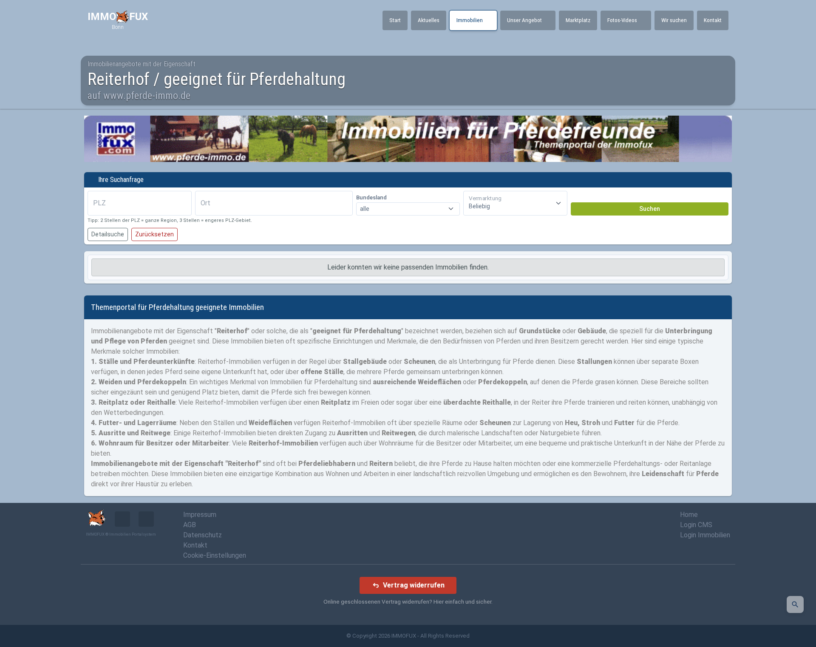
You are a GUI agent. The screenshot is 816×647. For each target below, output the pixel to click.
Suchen (649, 208)
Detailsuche (107, 234)
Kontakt (195, 545)
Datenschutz (202, 535)
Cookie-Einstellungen (214, 555)
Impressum (199, 515)
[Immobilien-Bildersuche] (795, 604)
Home (689, 515)
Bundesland (371, 197)
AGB (189, 525)
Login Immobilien (705, 535)
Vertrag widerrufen (414, 585)
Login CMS (696, 525)
